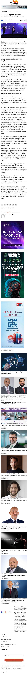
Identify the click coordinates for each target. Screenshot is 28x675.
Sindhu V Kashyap (5, 529)
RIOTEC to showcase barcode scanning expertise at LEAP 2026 (14, 426)
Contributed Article (6, 503)
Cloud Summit (4, 636)
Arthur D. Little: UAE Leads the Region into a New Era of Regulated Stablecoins (13, 403)
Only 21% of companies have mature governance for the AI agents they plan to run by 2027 (14, 527)
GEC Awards (4, 641)
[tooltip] (2, 205)
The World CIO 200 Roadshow (8, 644)
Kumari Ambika (8, 19)
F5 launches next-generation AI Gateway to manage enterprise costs (14, 476)
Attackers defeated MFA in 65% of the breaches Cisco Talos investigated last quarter (12, 601)
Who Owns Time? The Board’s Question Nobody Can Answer (14, 501)
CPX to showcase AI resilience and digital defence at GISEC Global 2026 (14, 451)
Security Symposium (6, 639)
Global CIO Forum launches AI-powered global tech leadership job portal (14, 372)
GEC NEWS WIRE (5, 374)
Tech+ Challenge (5, 646)
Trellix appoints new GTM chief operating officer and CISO (13, 576)
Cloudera (3, 42)
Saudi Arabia (4, 11)
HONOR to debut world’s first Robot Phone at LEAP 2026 (14, 551)
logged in (9, 212)
